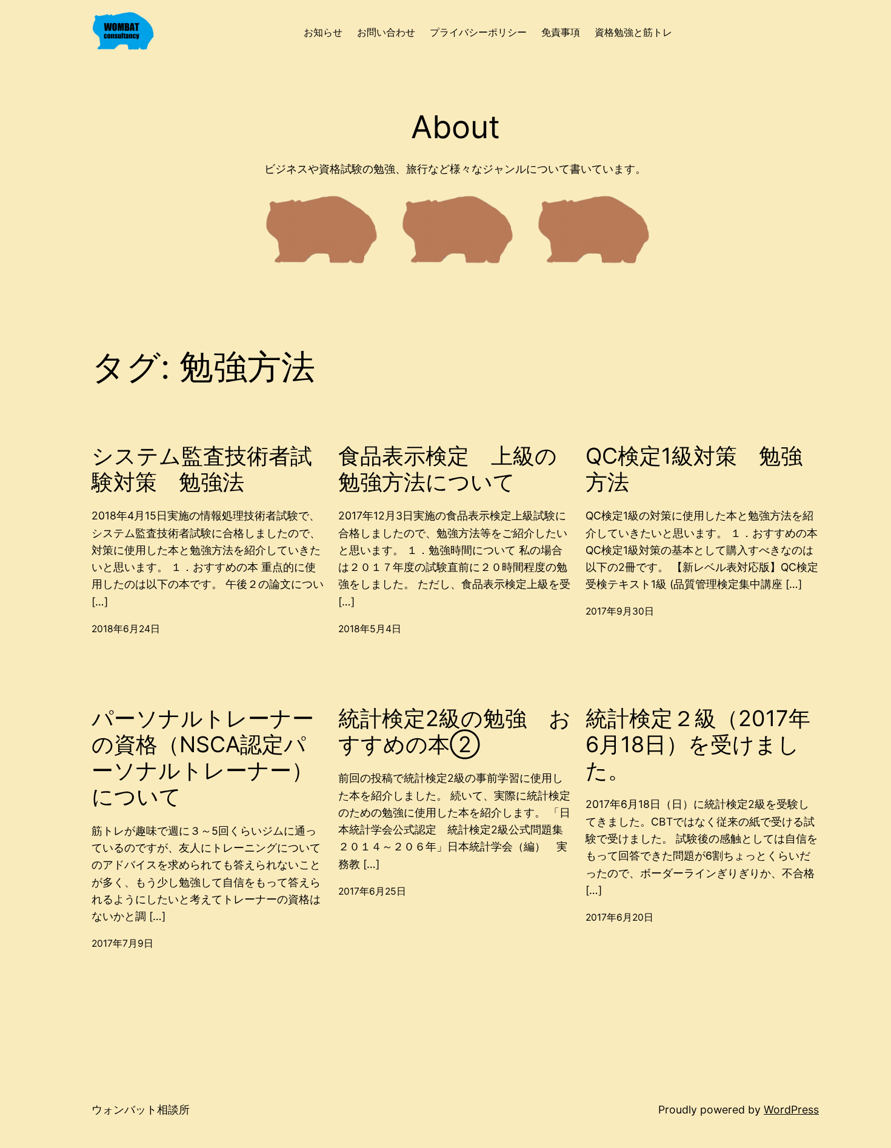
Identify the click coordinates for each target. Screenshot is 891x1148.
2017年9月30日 (620, 611)
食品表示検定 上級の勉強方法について (447, 469)
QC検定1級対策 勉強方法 (694, 469)
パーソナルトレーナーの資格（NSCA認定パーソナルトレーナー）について (203, 758)
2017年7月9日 (122, 943)
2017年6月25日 (372, 891)
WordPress (791, 1109)
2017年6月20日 (619, 917)
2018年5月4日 (369, 629)
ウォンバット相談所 (141, 1109)
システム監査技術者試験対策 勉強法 (202, 469)
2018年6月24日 (126, 629)
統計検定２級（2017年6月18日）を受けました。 (698, 745)
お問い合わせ (386, 32)
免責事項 (560, 32)
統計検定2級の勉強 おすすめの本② (454, 732)
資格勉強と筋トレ (633, 32)
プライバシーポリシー (478, 32)
